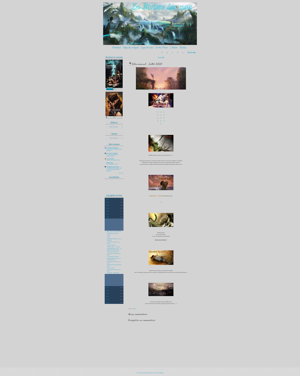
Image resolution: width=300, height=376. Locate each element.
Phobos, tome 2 (111, 267)
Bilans (134, 308)
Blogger (161, 372)
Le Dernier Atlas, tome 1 (113, 251)
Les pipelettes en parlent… (113, 166)
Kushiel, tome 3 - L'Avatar (113, 246)
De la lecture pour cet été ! (112, 164)
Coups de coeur (147, 48)
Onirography (109, 162)
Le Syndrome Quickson (112, 147)
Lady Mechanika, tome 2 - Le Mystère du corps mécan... (114, 249)
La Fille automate (111, 245)
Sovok (108, 237)
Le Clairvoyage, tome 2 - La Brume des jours (114, 259)
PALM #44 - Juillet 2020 (113, 272)
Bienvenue (116, 48)
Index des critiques (131, 48)
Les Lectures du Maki (111, 153)
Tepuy (108, 235)
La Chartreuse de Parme (113, 256)
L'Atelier (173, 48)
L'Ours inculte (110, 158)
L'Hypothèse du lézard (112, 233)
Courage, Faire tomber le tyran (113, 160)
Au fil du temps (192, 53)
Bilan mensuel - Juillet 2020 (114, 231)
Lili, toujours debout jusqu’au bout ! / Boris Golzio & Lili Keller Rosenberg (114, 169)
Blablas (182, 48)
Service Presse (161, 48)
